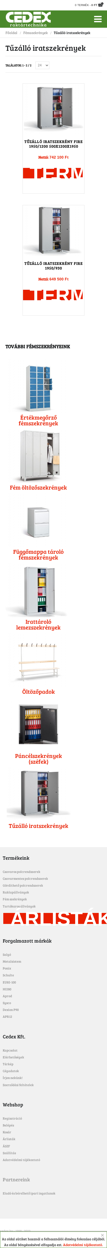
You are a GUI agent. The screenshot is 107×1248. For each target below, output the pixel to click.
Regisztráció (12, 1118)
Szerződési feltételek (18, 1085)
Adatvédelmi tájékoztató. (83, 1244)
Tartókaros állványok (19, 906)
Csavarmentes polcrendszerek (25, 878)
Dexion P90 (11, 1009)
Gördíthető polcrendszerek (23, 885)
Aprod (7, 996)
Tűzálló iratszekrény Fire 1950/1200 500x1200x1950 (53, 144)
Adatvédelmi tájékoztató (21, 1159)
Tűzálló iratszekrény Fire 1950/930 (53, 266)
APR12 (7, 1016)
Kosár (7, 1132)
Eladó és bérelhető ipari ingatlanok (29, 1193)
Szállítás (9, 1153)
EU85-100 (9, 982)
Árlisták (9, 1139)
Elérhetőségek (13, 1057)
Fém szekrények (15, 899)
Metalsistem (12, 961)
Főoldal (11, 32)
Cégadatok (11, 1071)
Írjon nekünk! (12, 1077)
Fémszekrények (35, 32)
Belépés (8, 1125)
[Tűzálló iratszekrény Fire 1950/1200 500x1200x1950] (53, 109)
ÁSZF (6, 1146)
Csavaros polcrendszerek (21, 871)
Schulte (8, 975)
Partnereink (16, 1179)
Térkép (8, 1064)
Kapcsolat (10, 1050)
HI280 (7, 989)
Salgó (7, 954)
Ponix (7, 968)
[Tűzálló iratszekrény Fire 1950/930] (53, 230)
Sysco (7, 1002)
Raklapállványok (16, 892)
